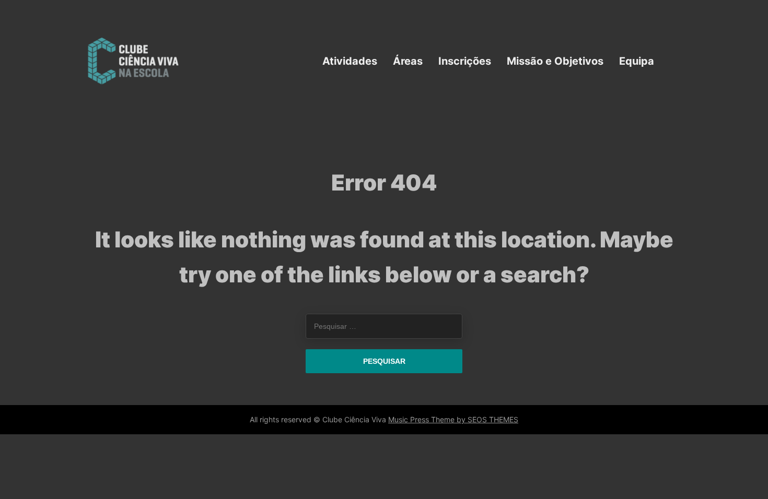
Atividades (349, 60)
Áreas (408, 60)
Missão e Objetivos (555, 60)
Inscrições (464, 60)
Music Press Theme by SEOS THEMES (453, 419)
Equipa (636, 60)
